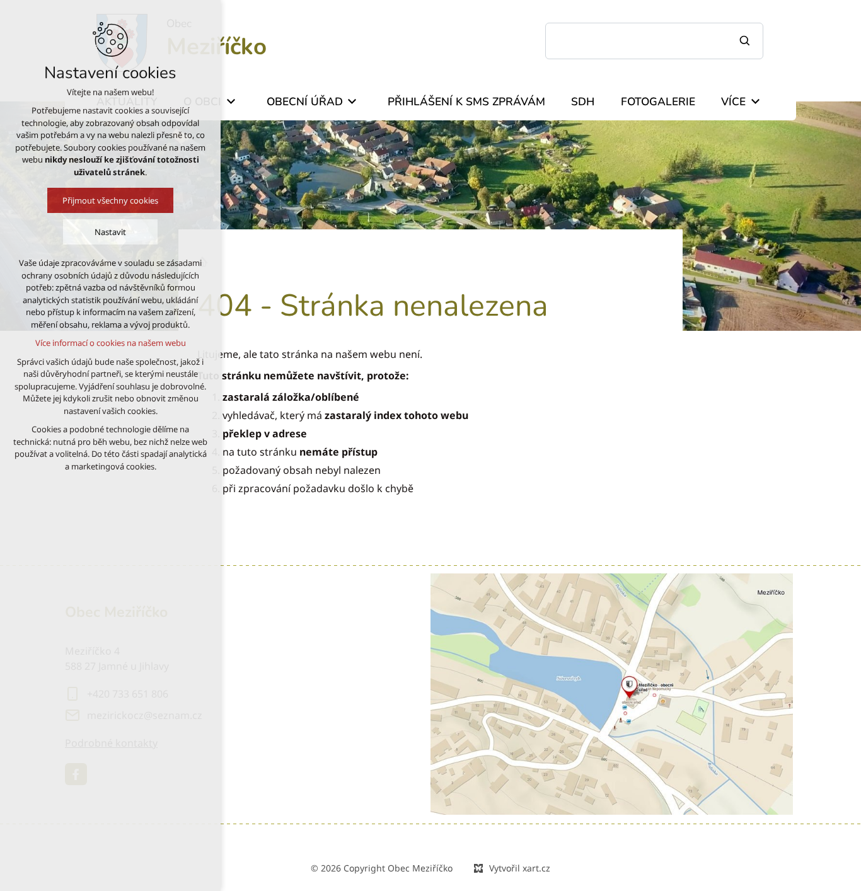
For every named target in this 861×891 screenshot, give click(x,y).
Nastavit (110, 232)
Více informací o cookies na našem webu (110, 342)
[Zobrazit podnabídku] (230, 101)
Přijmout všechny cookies (110, 200)
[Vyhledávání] (654, 41)
